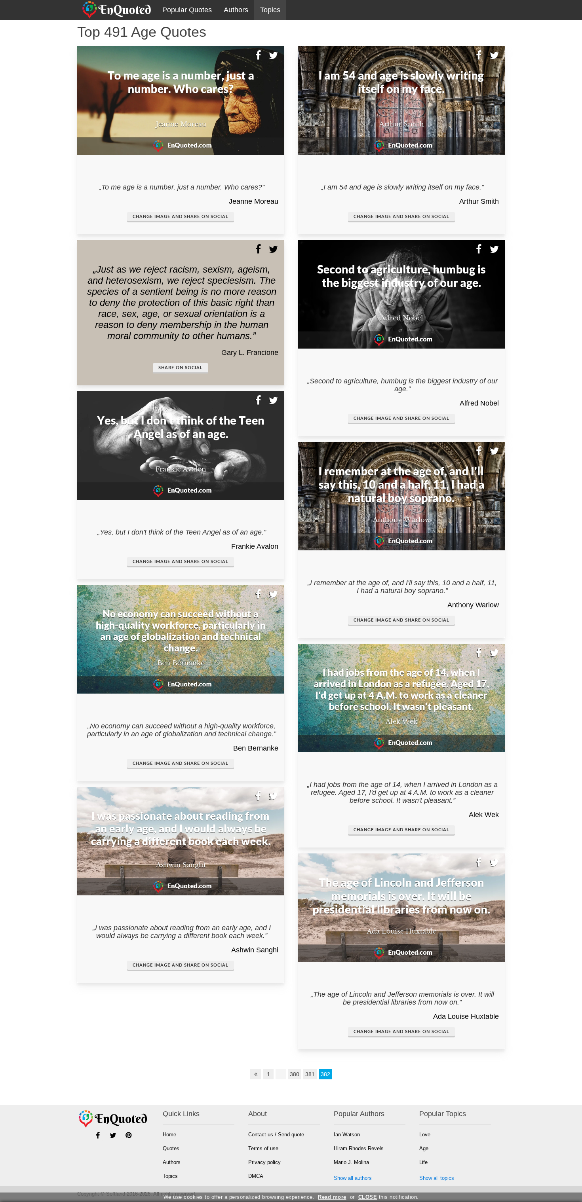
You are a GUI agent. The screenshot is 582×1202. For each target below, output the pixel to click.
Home (169, 1135)
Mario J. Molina (351, 1162)
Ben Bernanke (255, 748)
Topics (270, 10)
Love (424, 1135)
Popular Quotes (187, 10)
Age (423, 1148)
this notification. (388, 1197)
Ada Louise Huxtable (466, 1016)
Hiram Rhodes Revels (359, 1148)
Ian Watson (347, 1135)
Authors (236, 10)
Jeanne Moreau (253, 201)
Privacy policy (264, 1162)
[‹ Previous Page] (256, 1074)
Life (423, 1162)
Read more (332, 1197)
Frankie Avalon (254, 546)
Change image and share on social (180, 216)
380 (294, 1074)
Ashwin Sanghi (254, 950)
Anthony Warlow (473, 605)
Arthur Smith (479, 201)
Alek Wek (484, 815)
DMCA (255, 1176)
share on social (180, 368)
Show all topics (436, 1178)
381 (310, 1074)
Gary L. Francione (249, 352)
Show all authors (353, 1178)
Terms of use (263, 1148)
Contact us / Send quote (276, 1135)
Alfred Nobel (479, 403)
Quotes (171, 1148)
